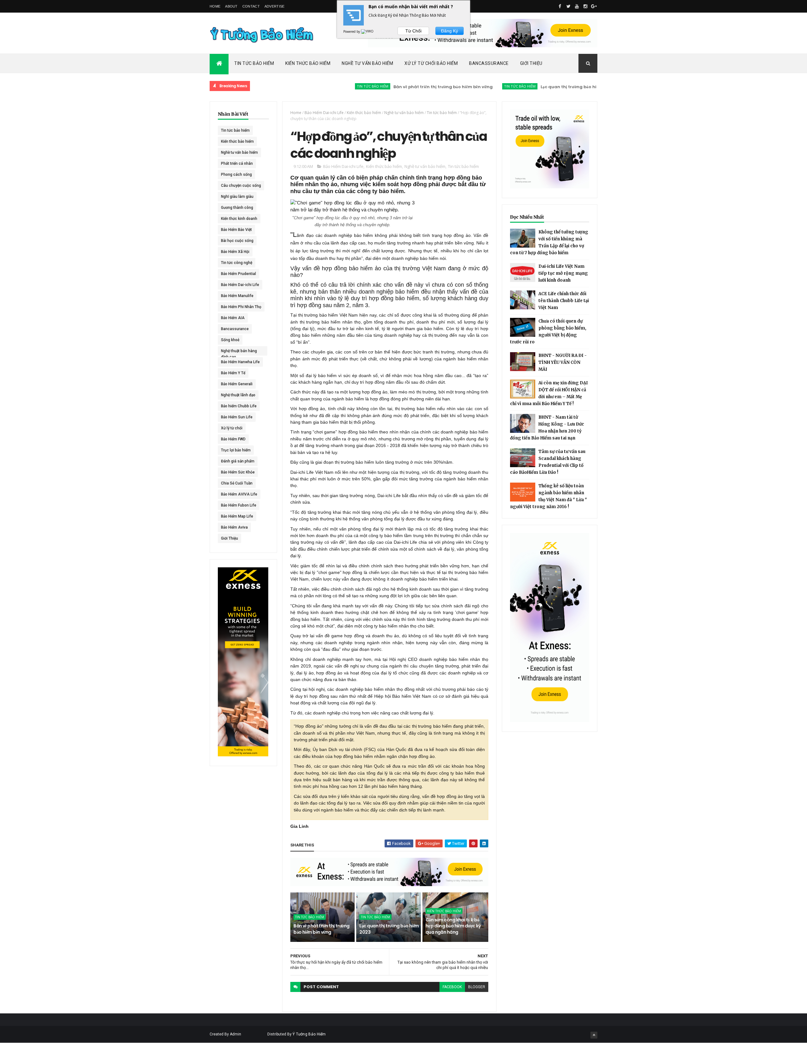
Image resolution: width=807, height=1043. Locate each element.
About (231, 6)
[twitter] (568, 6)
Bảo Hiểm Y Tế (233, 373)
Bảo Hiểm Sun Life (237, 417)
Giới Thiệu (531, 63)
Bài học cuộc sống (237, 240)
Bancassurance (489, 63)
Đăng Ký (449, 30)
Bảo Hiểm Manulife (237, 296)
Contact (251, 6)
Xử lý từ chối (231, 428)
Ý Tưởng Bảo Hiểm (309, 1034)
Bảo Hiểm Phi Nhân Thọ (241, 307)
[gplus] (593, 6)
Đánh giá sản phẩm (237, 461)
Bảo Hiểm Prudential (238, 274)
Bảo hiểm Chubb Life (239, 406)
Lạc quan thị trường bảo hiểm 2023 (547, 87)
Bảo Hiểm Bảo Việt (236, 229)
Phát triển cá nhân (237, 163)
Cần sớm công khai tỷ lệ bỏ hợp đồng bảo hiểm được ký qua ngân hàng (453, 926)
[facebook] (559, 6)
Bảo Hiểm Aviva (234, 527)
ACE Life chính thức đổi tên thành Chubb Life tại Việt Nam (563, 300)
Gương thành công (237, 207)
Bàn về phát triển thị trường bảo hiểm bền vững (413, 87)
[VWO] (367, 31)
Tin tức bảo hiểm (343, 86)
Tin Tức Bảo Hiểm (254, 63)
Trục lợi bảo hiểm (236, 450)
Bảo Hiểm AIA (233, 318)
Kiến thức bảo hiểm (237, 141)
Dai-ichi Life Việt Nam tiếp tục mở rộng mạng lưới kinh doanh (563, 273)
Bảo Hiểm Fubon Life (238, 505)
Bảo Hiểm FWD (233, 439)
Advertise (274, 6)
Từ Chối (413, 30)
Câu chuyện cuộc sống (241, 185)
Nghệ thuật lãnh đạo (238, 395)
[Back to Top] (593, 1035)
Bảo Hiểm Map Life (237, 516)
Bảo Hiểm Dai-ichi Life (240, 285)
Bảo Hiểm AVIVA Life (239, 494)
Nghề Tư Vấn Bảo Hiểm (367, 63)
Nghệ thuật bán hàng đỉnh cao (239, 352)
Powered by (352, 31)
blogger (476, 987)
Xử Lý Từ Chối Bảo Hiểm (431, 63)
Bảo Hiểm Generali (237, 384)
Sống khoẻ (230, 340)
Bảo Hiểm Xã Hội (235, 251)
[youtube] (576, 6)
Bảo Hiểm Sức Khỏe (238, 472)
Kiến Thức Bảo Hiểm (307, 63)
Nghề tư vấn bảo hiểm (239, 152)
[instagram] (585, 6)
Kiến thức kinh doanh (239, 218)
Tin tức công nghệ (236, 263)
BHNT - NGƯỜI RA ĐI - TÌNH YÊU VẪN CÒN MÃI (562, 362)
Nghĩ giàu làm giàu (237, 196)
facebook (452, 987)
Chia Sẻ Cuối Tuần (237, 483)
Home (215, 6)
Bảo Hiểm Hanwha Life (240, 362)
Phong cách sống (236, 174)
